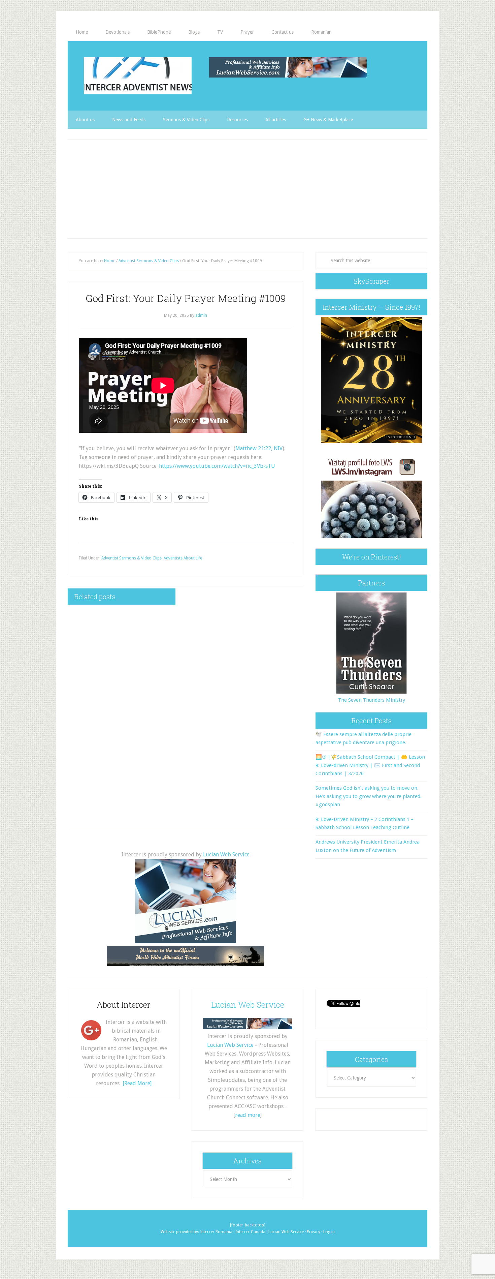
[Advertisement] (247, 189)
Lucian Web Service (226, 854)
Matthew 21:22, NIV (259, 448)
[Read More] (137, 1083)
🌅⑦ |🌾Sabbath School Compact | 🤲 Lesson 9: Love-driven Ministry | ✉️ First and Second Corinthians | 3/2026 (370, 765)
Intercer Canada (250, 1231)
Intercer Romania (216, 1231)
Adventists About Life (183, 558)
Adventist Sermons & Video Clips (131, 558)
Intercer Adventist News (138, 75)
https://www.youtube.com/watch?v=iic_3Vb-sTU (217, 466)
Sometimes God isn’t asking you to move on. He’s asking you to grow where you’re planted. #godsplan (369, 796)
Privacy (313, 1231)
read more (247, 1115)
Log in (329, 1231)
